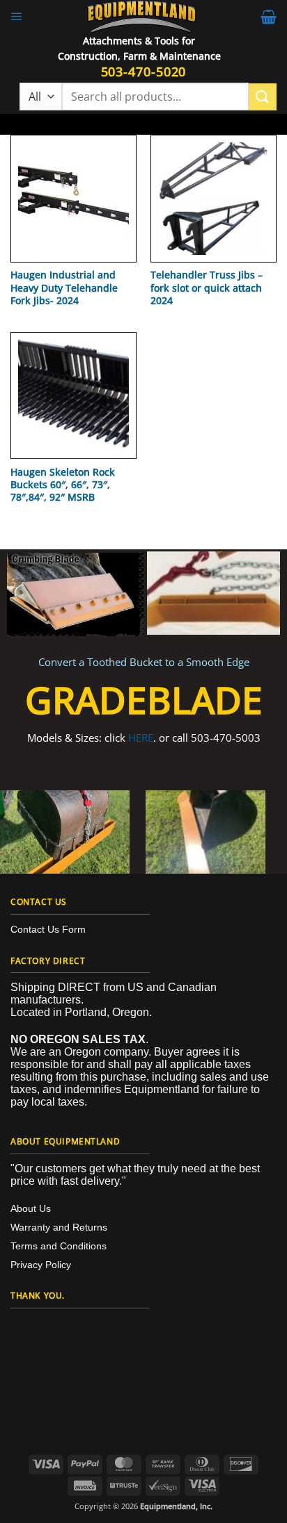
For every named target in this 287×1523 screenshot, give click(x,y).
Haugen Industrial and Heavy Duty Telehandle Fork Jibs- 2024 (64, 287)
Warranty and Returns (58, 1227)
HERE (140, 737)
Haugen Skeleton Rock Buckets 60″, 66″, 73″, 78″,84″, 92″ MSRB (62, 484)
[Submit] (263, 96)
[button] (16, 16)
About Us (30, 1208)
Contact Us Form (48, 929)
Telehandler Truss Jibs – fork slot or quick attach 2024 (206, 287)
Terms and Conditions (58, 1245)
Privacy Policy (40, 1264)
